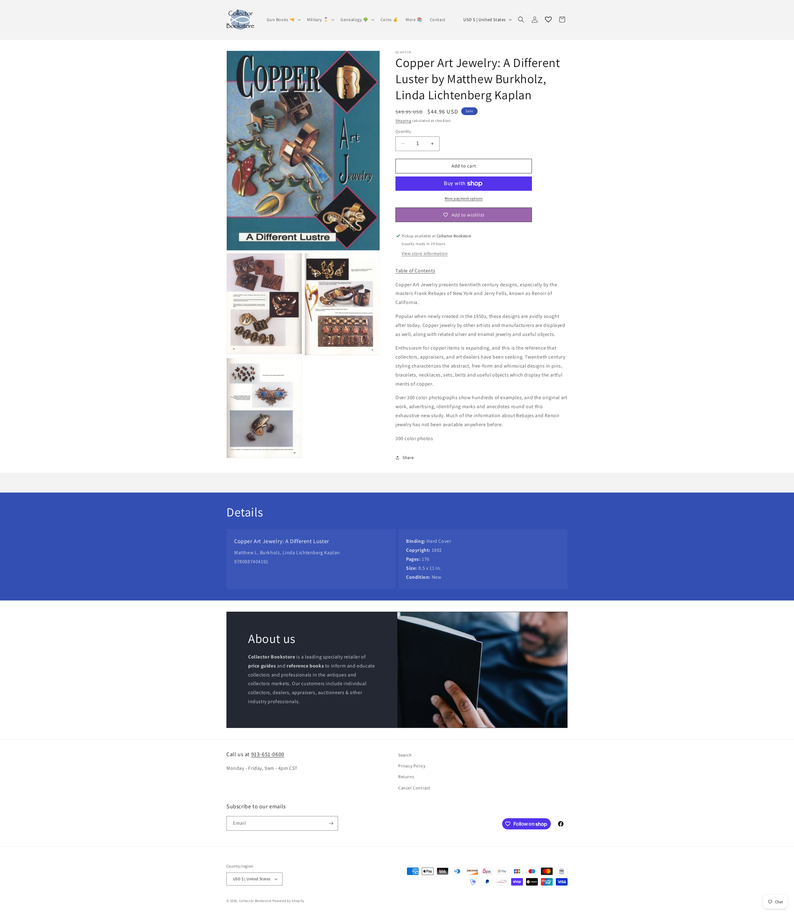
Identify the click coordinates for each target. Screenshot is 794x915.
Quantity (403, 131)
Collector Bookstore (255, 901)
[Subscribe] (331, 823)
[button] (283, 19)
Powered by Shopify (288, 901)
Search (405, 755)
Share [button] (408, 457)
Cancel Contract (414, 788)
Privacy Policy (411, 766)
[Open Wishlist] (548, 19)
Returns (406, 776)
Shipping (403, 120)
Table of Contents (415, 270)
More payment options (464, 198)
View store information (425, 253)
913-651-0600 (267, 754)
